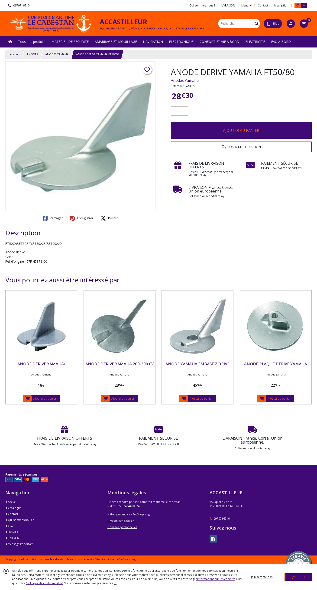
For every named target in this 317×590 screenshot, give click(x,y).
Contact (263, 5)
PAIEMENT (14, 538)
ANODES (32, 54)
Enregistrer (84, 218)
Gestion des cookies (120, 521)
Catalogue (14, 508)
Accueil (14, 54)
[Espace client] (291, 24)
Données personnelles (122, 527)
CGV (10, 526)
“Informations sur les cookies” (215, 579)
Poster (112, 218)
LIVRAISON (14, 532)
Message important (20, 544)
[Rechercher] (257, 23)
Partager (56, 218)
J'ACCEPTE (298, 577)
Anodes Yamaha (185, 80)
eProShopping (126, 559)
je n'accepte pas (261, 577)
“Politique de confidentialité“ (44, 583)
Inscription (281, 5)
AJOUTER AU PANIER (241, 130)
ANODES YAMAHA (57, 54)
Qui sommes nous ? (20, 520)
